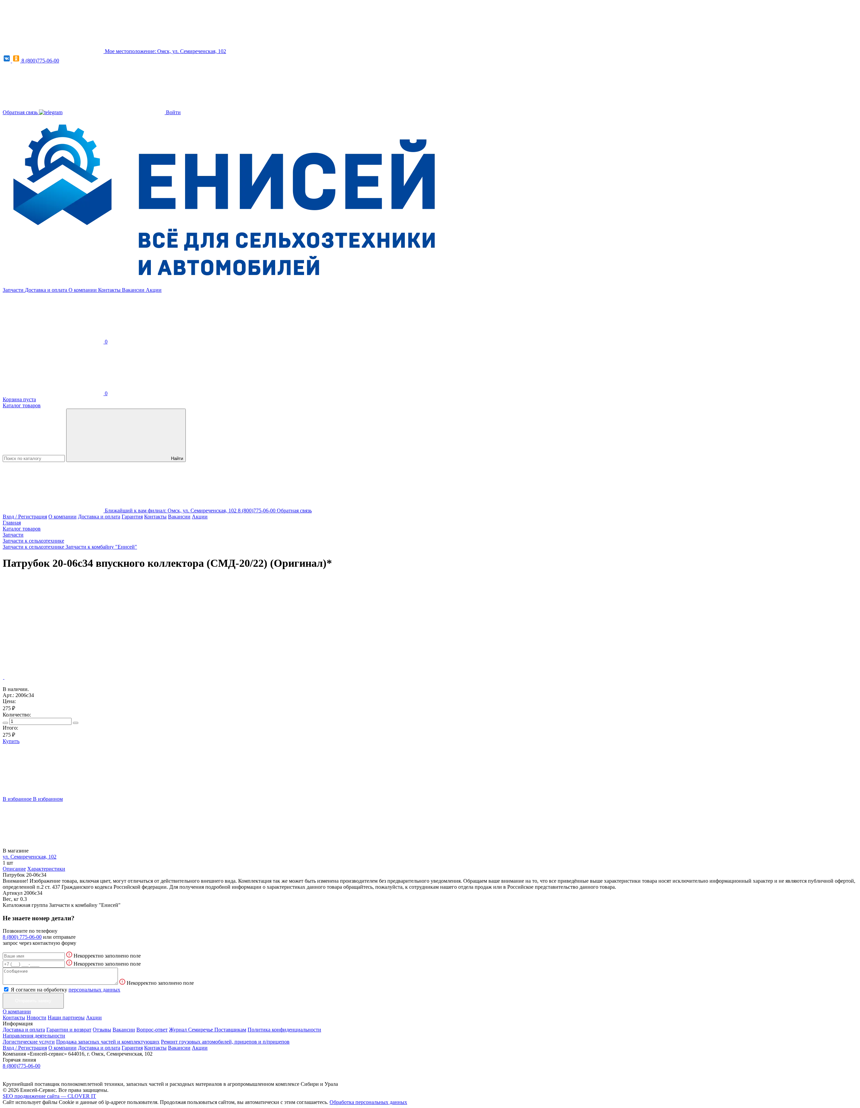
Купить (11, 741)
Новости (36, 1017)
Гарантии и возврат (68, 1029)
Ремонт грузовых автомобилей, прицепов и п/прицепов (225, 1042)
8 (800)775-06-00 (40, 60)
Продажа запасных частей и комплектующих (108, 1042)
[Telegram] (50, 112)
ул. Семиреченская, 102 (29, 857)
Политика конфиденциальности (284, 1029)
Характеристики (46, 869)
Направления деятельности (34, 1035)
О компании (83, 290)
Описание (14, 869)
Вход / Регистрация (25, 516)
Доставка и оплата (47, 290)
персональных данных (94, 989)
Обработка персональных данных (368, 1102)
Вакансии (134, 290)
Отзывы (102, 1029)
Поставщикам (230, 1029)
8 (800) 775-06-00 (22, 937)
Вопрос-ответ (152, 1029)
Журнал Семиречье (191, 1029)
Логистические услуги (29, 1042)
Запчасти (14, 290)
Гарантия (132, 516)
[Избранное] (53, 625)
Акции (154, 290)
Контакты (110, 290)
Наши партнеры (66, 1017)
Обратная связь (21, 112)
